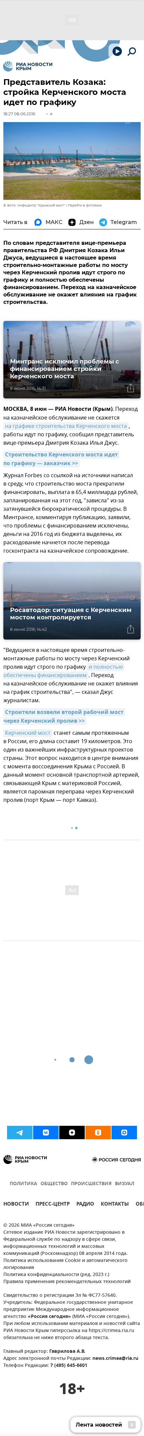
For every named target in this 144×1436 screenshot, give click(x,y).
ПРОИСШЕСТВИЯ (91, 1184)
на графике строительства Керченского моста (66, 426)
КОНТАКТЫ (115, 1205)
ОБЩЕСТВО (54, 1184)
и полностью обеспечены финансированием (63, 671)
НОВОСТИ (16, 1205)
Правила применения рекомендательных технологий (67, 1282)
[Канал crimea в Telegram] (19, 1132)
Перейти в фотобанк (85, 205)
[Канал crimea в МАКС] (124, 1132)
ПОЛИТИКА (23, 1184)
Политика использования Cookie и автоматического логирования (65, 1264)
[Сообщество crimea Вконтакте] (46, 1132)
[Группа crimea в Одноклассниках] (98, 1132)
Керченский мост (28, 733)
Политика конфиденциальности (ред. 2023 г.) (56, 1275)
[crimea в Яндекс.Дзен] (72, 1132)
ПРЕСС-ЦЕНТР (52, 1205)
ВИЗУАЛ (124, 1184)
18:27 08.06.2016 (19, 113)
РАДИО (85, 1205)
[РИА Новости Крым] (27, 66)
